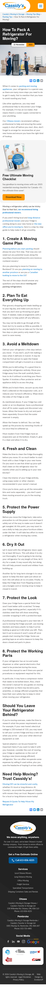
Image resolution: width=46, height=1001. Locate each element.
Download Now (13, 197)
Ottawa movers (13, 121)
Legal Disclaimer (24, 977)
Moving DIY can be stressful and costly (20, 784)
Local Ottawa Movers (23, 873)
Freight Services (23, 884)
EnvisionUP (38, 980)
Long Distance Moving (23, 877)
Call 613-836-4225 (24, 860)
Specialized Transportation (23, 888)
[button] (40, 6)
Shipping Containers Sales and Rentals (23, 892)
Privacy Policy (18, 980)
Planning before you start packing (18, 249)
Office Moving (23, 881)
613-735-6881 (26, 929)
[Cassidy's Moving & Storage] (14, 6)
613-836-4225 (26, 911)
